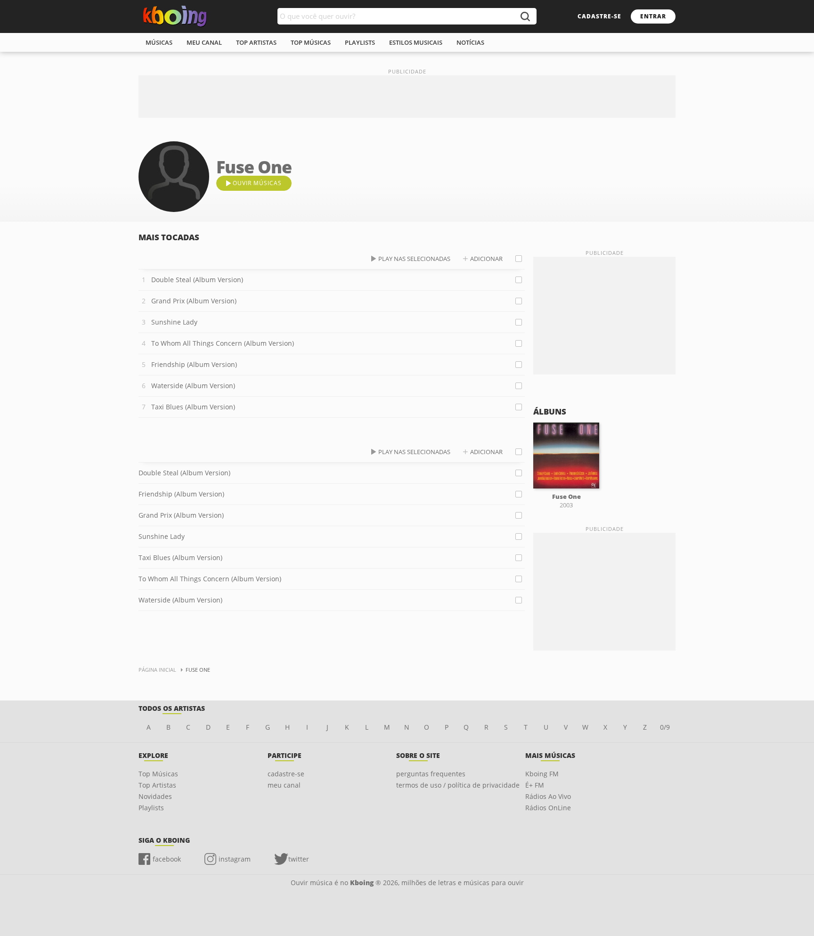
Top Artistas (157, 785)
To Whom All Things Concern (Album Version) (222, 343)
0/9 (665, 727)
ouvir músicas (257, 183)
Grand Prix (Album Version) (193, 300)
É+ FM (534, 785)
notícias (470, 42)
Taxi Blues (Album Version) (193, 406)
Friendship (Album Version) (194, 364)
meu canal (204, 42)
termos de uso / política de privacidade (458, 785)
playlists (360, 42)
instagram (235, 859)
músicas (159, 42)
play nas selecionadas (414, 258)
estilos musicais (415, 42)
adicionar (486, 258)
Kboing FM (542, 773)
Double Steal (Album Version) (197, 279)
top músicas (311, 42)
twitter (298, 859)
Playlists (151, 807)
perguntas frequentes (430, 773)
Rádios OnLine (548, 807)
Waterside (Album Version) (193, 385)
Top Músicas (158, 773)
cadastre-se (599, 16)
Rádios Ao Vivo (548, 796)
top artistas (256, 42)
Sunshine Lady (174, 321)
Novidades (155, 796)
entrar (653, 16)
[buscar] (525, 16)
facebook (167, 859)
